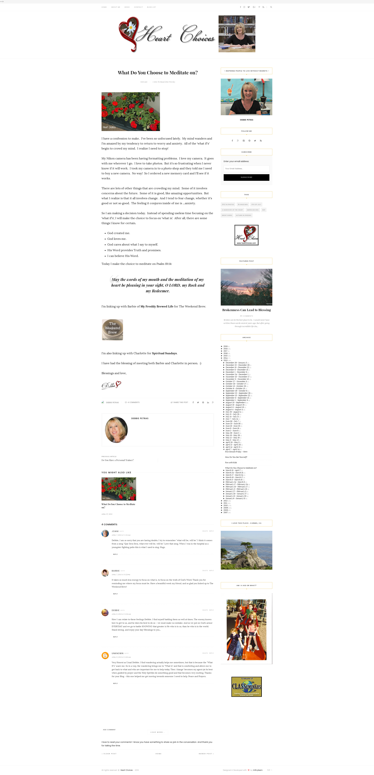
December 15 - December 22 (238, 367)
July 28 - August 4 (233, 412)
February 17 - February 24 (237, 484)
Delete (205, 531)
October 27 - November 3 (236, 381)
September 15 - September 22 (238, 395)
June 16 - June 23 (233, 426)
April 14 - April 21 (233, 447)
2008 (226, 510)
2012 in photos (228, 204)
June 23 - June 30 (233, 424)
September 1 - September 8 (237, 400)
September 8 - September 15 (237, 398)
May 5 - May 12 (232, 440)
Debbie (116, 610)
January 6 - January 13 (236, 498)
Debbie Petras (112, 402)
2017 (226, 351)
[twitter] (249, 7)
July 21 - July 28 (233, 414)
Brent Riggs (227, 215)
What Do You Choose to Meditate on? (241, 468)
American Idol (253, 210)
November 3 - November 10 (237, 379)
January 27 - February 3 (236, 491)
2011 (226, 503)
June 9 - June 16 (232, 428)
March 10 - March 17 (234, 477)
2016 (226, 353)
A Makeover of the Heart (232, 210)
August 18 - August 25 (235, 405)
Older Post (110, 754)
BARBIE (116, 571)
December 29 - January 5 (236, 363)
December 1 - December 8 (236, 372)
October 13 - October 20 (236, 386)
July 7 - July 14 (232, 419)
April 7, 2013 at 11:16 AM (121, 535)
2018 (226, 349)
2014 (226, 358)
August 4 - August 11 (235, 409)
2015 (226, 356)
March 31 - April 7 (233, 470)
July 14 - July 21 (232, 417)
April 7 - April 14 (233, 449)
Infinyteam (258, 770)
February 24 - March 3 (235, 482)
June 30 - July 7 (232, 421)
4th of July (256, 204)
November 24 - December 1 (237, 374)
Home (159, 754)
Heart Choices (127, 770)
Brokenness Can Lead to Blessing (246, 310)
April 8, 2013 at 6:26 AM (121, 657)
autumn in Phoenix (243, 215)
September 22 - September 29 (238, 393)
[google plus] (254, 7)
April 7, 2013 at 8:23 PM (121, 574)
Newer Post (205, 754)
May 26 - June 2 (233, 433)
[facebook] (240, 7)
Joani (115, 531)
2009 (226, 508)
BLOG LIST (151, 7)
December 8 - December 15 (237, 370)
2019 (226, 346)
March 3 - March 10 (234, 480)
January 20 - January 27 (236, 494)
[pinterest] (259, 7)
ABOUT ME (115, 7)
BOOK (127, 7)
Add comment (109, 729)
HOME (104, 7)
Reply (211, 531)
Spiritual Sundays (164, 353)
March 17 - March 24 (235, 475)
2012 (226, 501)
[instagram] (244, 7)
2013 (226, 360)
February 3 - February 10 (236, 489)
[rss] (263, 7)
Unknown (118, 653)
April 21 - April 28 (233, 445)
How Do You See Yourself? (236, 457)
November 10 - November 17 (238, 377)
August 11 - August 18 (235, 407)
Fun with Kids (231, 462)
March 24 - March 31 (235, 473)
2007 (226, 512)
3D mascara (243, 204)
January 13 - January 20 (236, 496)
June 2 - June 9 (232, 431)
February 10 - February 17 (237, 487)
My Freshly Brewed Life (157, 306)
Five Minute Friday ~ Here (236, 452)
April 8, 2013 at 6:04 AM (121, 614)
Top (269, 770)
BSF (264, 210)
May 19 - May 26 (233, 435)
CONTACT (138, 7)
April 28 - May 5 (233, 442)
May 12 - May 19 (233, 438)
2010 (226, 505)
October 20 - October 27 (236, 384)
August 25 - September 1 (236, 402)
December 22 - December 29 (238, 365)
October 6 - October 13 (235, 388)
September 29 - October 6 (237, 391)
